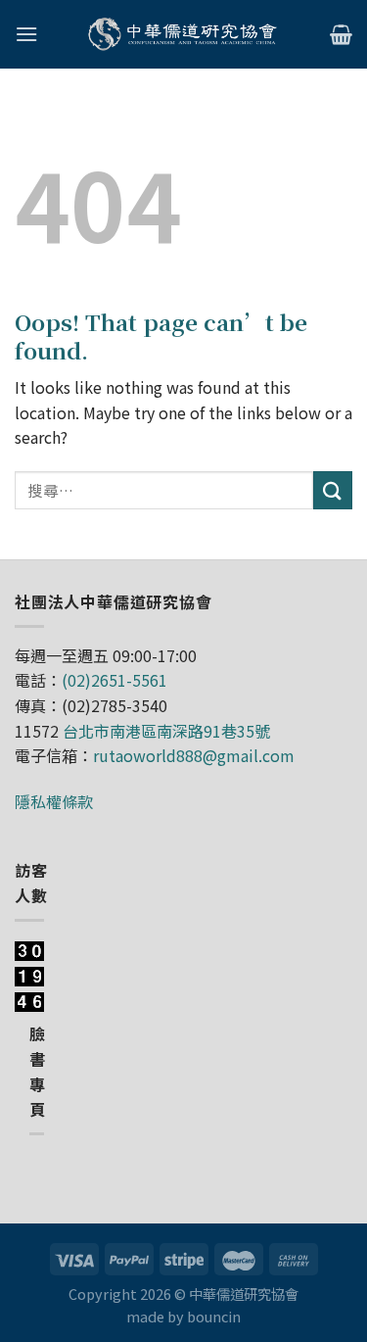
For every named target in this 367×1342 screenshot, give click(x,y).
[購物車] (341, 34)
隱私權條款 (54, 801)
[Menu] (26, 34)
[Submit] (332, 490)
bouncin (214, 1316)
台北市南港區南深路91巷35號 (166, 731)
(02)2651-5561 (114, 680)
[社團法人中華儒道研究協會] (183, 34)
